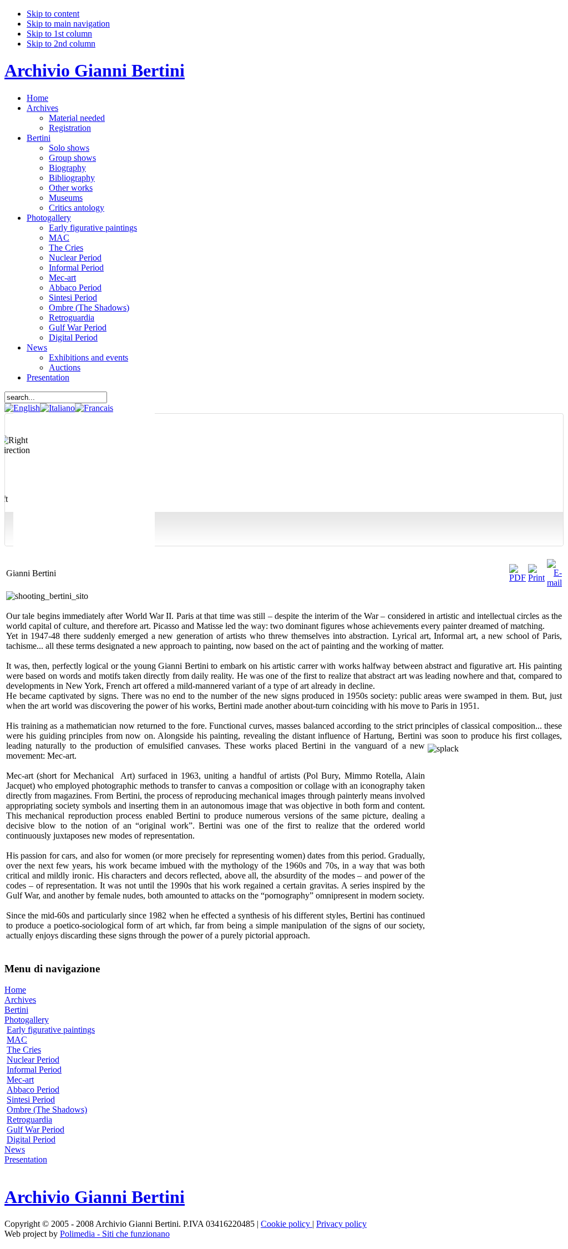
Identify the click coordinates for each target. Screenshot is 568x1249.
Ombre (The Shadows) (47, 1109)
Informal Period (34, 1069)
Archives (20, 999)
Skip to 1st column (59, 33)
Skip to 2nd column (61, 43)
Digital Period (31, 1139)
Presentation (25, 1159)
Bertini (16, 1009)
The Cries (24, 1049)
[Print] (536, 577)
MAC (17, 1039)
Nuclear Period (33, 1059)
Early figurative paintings (51, 1029)
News (14, 1149)
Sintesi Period (31, 1099)
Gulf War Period (35, 1129)
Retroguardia (29, 1119)
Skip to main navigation (68, 23)
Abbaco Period (33, 1089)
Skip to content (53, 13)
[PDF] (517, 577)
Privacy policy (341, 1223)
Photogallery (26, 1019)
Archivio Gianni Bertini (94, 70)
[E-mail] (554, 582)
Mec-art (20, 1079)
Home (15, 989)
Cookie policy (286, 1223)
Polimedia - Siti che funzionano (115, 1233)
